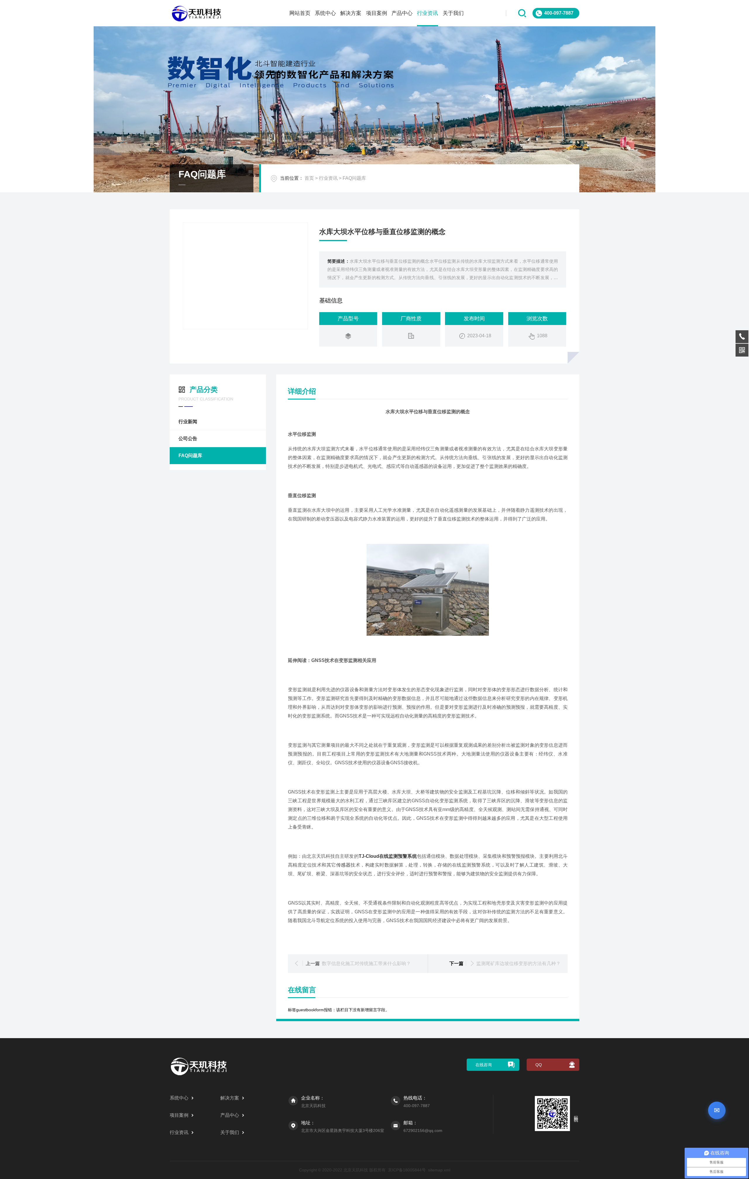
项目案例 (376, 13)
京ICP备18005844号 (407, 1170)
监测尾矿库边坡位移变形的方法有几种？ (518, 963)
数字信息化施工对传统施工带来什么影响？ (366, 963)
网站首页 (299, 13)
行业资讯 (427, 13)
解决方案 (350, 13)
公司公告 (187, 438)
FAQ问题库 (354, 178)
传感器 (343, 864)
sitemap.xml (439, 1170)
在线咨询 (483, 1064)
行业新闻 (187, 421)
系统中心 (325, 13)
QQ (538, 1064)
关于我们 (453, 13)
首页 (309, 178)
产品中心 (402, 13)
